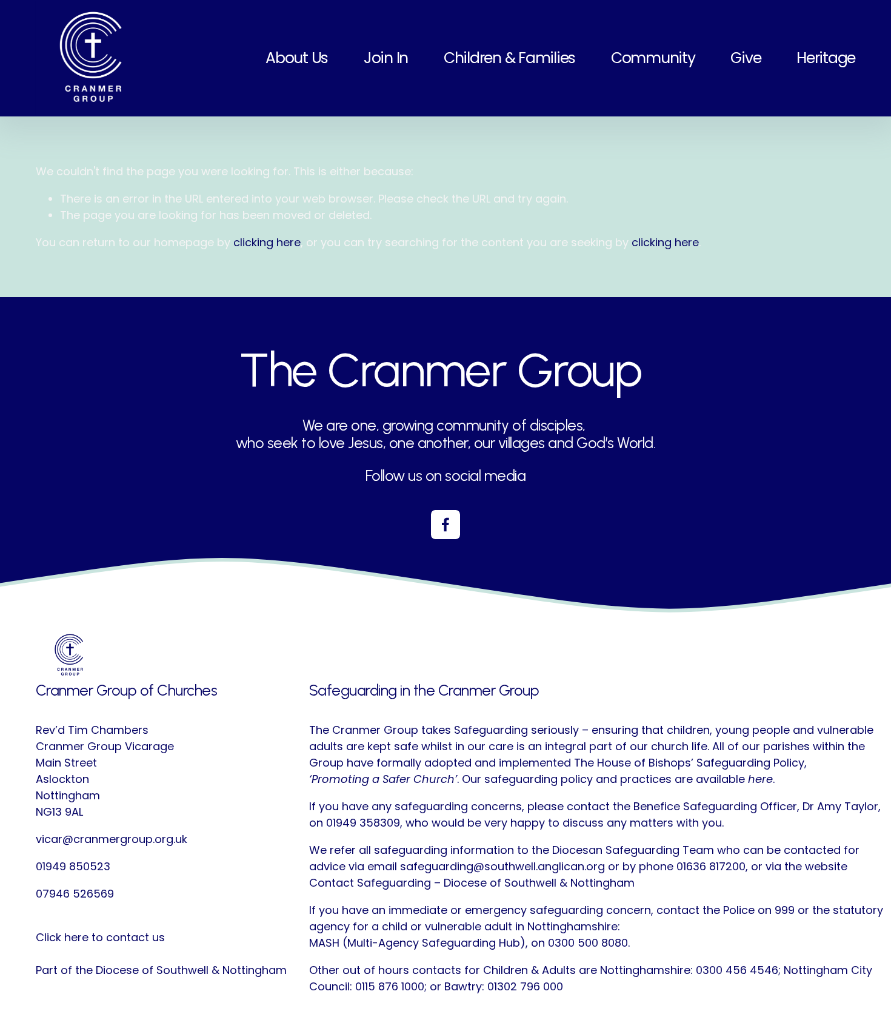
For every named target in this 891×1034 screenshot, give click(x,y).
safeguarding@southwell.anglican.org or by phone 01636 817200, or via (590, 866)
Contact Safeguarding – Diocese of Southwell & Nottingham (472, 882)
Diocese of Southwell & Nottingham (191, 970)
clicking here (267, 242)
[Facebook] (445, 524)
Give (745, 58)
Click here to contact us (100, 937)
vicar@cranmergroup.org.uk (111, 839)
